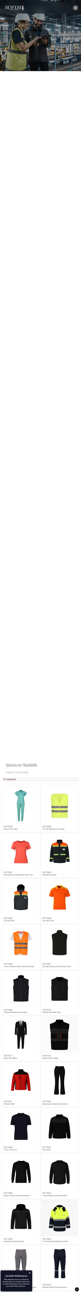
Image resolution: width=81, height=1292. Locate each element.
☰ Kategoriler (9, 779)
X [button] (29, 1273)
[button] (26, 1286)
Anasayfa (9, 772)
